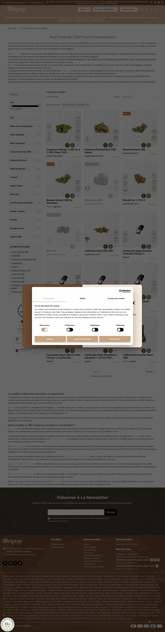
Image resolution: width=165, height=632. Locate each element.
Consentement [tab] (49, 298)
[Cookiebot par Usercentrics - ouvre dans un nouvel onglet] (121, 291)
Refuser (50, 339)
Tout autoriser (114, 339)
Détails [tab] (82, 298)
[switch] (67, 329)
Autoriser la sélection (82, 339)
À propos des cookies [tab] (116, 298)
